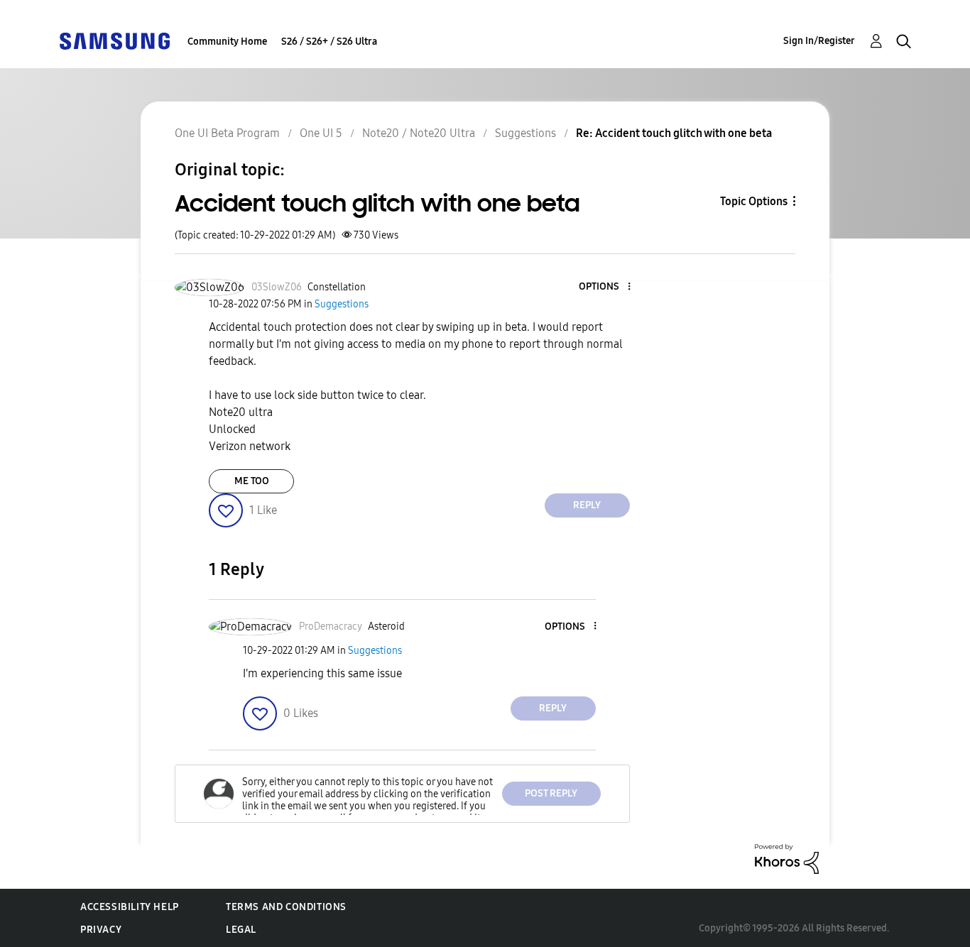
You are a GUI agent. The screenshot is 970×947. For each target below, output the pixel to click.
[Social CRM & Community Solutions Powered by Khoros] (787, 858)
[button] (605, 287)
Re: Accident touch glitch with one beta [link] (674, 133)
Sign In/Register (819, 41)
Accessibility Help (129, 907)
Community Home (227, 41)
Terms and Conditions (286, 907)
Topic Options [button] (754, 201)
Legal (241, 930)
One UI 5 (321, 133)
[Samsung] (114, 40)
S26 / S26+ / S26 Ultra (329, 41)
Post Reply (551, 793)
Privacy (100, 930)
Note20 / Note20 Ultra (418, 133)
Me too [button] (251, 481)
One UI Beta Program (227, 133)
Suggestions (525, 133)
